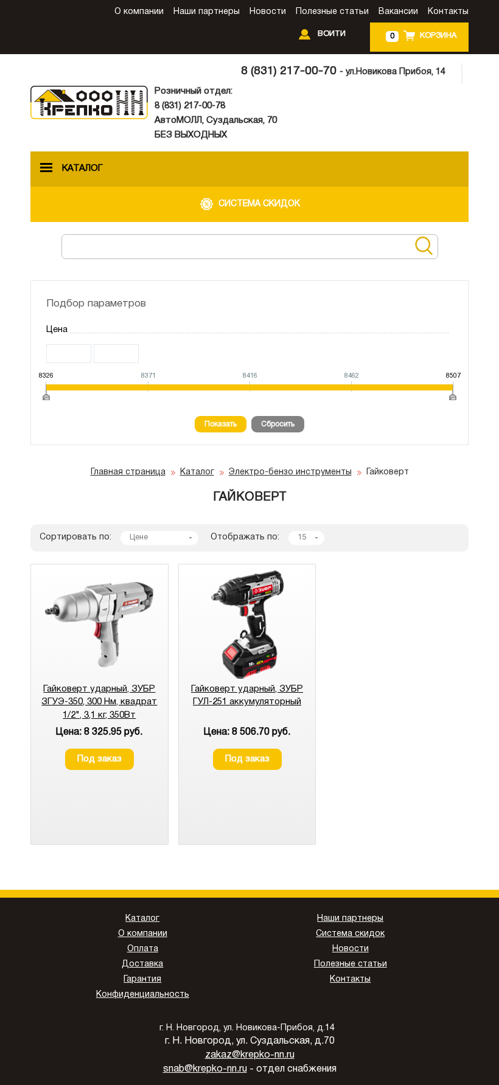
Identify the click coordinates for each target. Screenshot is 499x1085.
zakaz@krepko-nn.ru (250, 1055)
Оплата (142, 949)
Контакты (448, 12)
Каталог (197, 472)
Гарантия (142, 979)
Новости (268, 12)
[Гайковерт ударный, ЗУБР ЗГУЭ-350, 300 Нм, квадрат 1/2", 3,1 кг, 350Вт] (99, 677)
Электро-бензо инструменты (290, 472)
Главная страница (128, 472)
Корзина (438, 36)
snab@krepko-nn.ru (205, 1069)
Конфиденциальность (142, 995)
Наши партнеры (206, 12)
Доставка (142, 964)
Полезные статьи (332, 12)
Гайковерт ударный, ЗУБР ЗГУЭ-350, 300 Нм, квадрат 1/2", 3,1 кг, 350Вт (99, 702)
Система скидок (350, 934)
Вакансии (398, 12)
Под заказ (99, 759)
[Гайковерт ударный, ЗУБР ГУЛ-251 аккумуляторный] (247, 677)
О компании (139, 12)
